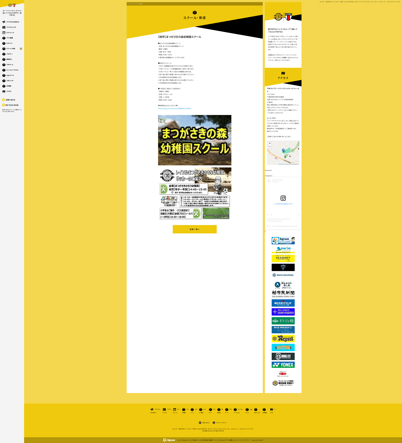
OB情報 (8, 86)
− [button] (270, 146)
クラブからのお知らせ (12, 22)
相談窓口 (9, 59)
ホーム (129, 4)
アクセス (8, 91)
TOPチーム (9, 65)
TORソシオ (9, 81)
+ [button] (270, 143)
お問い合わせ (10, 100)
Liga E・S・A (10, 75)
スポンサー (9, 43)
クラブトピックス (11, 27)
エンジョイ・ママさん (12, 70)
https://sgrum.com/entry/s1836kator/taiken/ (174, 108)
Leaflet (280, 164)
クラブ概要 (9, 38)
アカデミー (9, 54)
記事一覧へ (195, 229)
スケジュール (10, 33)
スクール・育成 (10, 49)
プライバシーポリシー (221, 423)
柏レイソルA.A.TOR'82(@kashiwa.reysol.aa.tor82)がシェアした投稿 (289, 226)
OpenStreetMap (288, 164)
